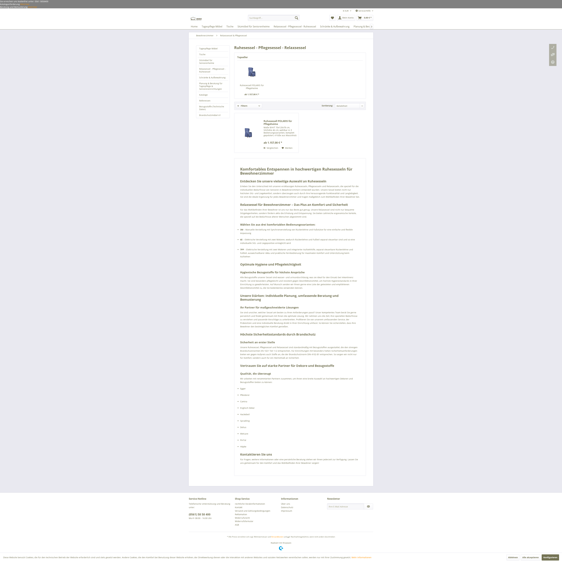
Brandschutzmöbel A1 (210, 115)
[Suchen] (296, 18)
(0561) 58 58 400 (199, 514)
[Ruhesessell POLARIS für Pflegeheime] (252, 72)
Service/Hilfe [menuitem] (364, 10)
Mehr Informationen (361, 557)
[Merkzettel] (332, 18)
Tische (202, 54)
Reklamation (241, 514)
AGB (237, 524)
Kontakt (238, 507)
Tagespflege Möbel (208, 48)
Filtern (243, 105)
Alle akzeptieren (530, 557)
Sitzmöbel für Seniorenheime (206, 61)
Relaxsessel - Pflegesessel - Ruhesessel (212, 70)
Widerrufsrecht (242, 517)
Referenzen (204, 100)
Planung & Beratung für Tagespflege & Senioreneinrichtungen (210, 86)
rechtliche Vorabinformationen (250, 503)
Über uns (285, 503)
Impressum (286, 510)
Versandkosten (277, 537)
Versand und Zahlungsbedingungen (252, 510)
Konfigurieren (550, 557)
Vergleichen (272, 148)
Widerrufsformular (244, 521)
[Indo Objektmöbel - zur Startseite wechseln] (196, 18)
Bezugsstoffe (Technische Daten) (211, 108)
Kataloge (203, 94)
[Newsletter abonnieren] (368, 506)
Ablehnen (513, 557)
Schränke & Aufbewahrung (212, 77)
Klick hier (24, 4)
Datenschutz (287, 507)
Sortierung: (327, 105)
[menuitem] (274, 18)
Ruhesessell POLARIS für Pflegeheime (252, 87)
